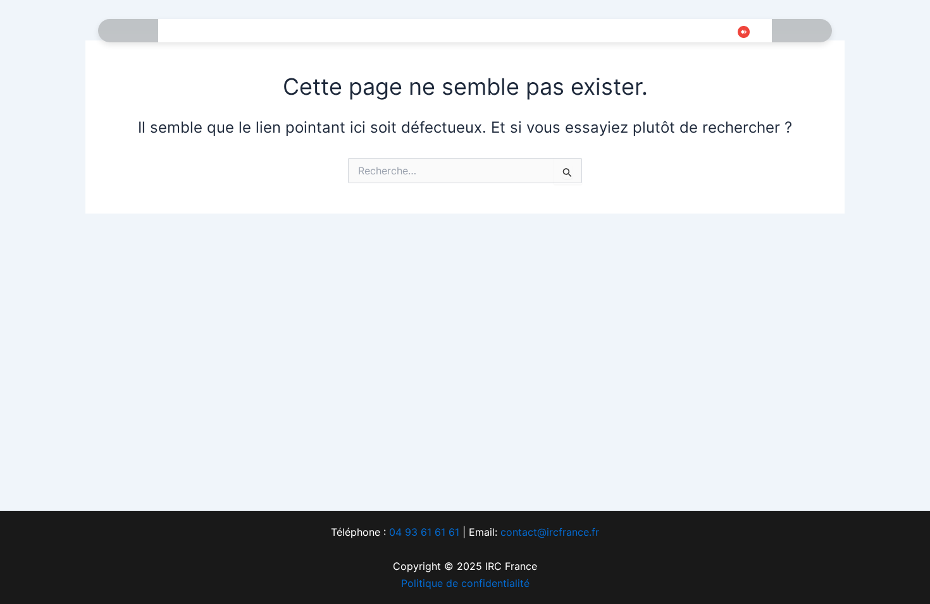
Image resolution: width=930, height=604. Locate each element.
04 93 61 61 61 (424, 532)
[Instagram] (685, 31)
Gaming (303, 31)
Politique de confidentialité (465, 583)
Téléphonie (368, 31)
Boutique (539, 31)
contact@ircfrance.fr (549, 532)
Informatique (234, 31)
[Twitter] (667, 31)
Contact (600, 31)
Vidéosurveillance (456, 31)
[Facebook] (648, 31)
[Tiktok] (704, 31)
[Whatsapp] (723, 31)
